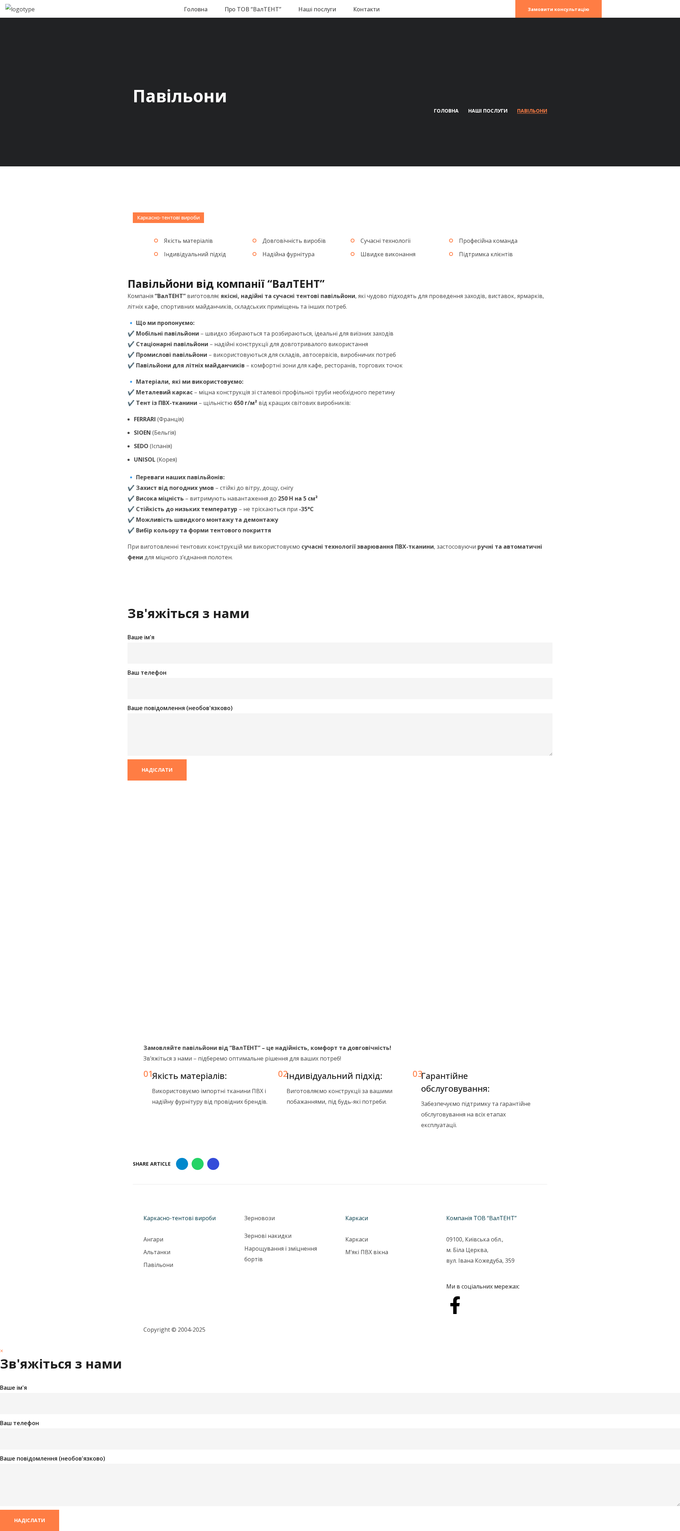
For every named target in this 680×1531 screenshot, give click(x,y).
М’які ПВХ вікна (366, 1252)
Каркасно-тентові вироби (168, 217)
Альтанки (156, 1252)
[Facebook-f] (455, 1305)
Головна (446, 110)
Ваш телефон (147, 672)
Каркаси (356, 1239)
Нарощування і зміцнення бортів (280, 1254)
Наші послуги (488, 110)
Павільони (158, 1265)
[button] (558, 9)
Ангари (153, 1239)
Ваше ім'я (141, 637)
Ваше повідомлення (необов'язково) (180, 708)
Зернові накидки (267, 1236)
